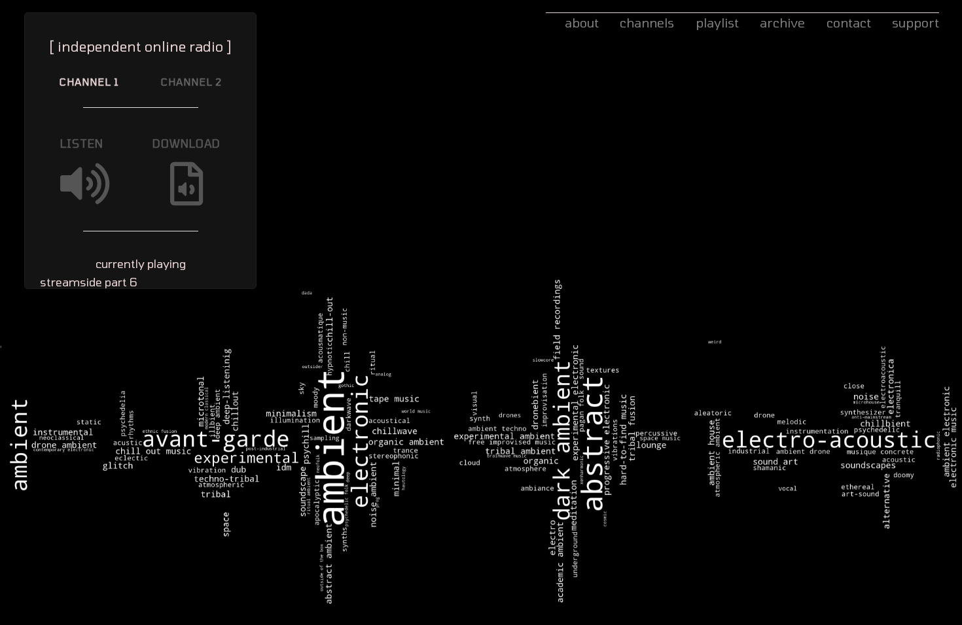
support (915, 22)
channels (647, 22)
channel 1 (89, 82)
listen (81, 143)
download (186, 143)
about (582, 22)
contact (849, 22)
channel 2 (191, 82)
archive (782, 22)
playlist (717, 22)
